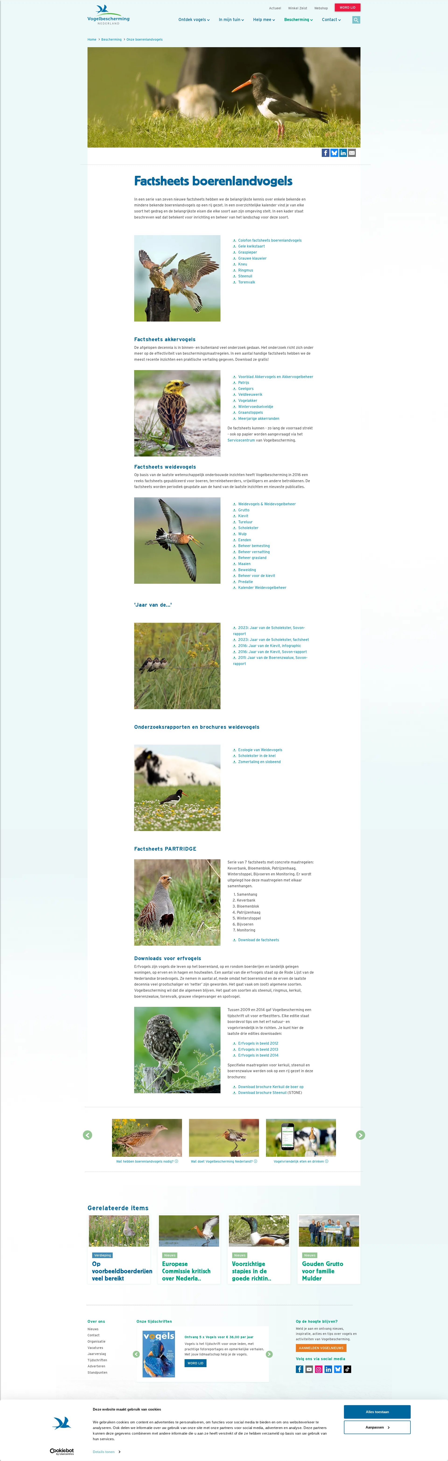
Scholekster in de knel (257, 755)
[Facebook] (299, 1369)
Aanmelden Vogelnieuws (321, 1348)
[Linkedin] (328, 1369)
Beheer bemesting (254, 546)
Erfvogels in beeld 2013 (258, 1049)
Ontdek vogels (192, 19)
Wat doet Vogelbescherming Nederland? (222, 1161)
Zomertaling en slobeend (259, 762)
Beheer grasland (252, 557)
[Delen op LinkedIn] (343, 153)
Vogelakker (247, 400)
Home (92, 39)
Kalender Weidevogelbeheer (262, 587)
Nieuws (93, 1329)
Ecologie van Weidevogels (260, 750)
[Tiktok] (347, 1369)
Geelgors (246, 388)
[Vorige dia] (136, 1368)
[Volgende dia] (269, 1368)
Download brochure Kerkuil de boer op (271, 1087)
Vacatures (95, 1348)
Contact (329, 19)
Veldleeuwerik (250, 394)
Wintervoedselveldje (255, 406)
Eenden (244, 540)
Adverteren (96, 1366)
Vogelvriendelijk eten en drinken (299, 1161)
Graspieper (247, 252)
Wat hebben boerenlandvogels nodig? (145, 1161)
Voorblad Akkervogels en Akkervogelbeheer (275, 377)
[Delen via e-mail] (352, 153)
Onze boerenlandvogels (144, 39)
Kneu (242, 264)
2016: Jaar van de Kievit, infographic (269, 646)
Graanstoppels (250, 412)
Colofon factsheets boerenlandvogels (270, 240)
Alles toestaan (377, 1412)
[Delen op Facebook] (326, 153)
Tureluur (245, 522)
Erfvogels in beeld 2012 (258, 1043)
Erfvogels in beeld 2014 (258, 1055)
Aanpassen (375, 1427)
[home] (109, 15)
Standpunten (97, 1372)
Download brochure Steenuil (262, 1092)
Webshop (321, 8)
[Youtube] (309, 1369)
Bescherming (296, 19)
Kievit (243, 516)
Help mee (262, 19)
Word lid (195, 1363)
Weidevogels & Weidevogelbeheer (267, 504)
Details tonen (104, 1452)
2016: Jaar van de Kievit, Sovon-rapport (272, 652)
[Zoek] (356, 20)
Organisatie (96, 1341)
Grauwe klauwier (252, 258)
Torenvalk (246, 282)
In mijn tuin (229, 19)
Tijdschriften (97, 1360)
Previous (87, 1135)
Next (360, 1135)
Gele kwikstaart (251, 246)
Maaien (244, 564)
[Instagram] (318, 1369)
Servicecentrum (241, 440)
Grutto (243, 510)
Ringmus (245, 270)
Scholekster (248, 528)
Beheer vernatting (254, 552)
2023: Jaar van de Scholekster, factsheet (274, 639)
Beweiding (247, 570)
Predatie (245, 582)
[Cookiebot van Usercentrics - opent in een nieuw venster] (62, 1451)
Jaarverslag (97, 1354)
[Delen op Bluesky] (334, 153)
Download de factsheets (258, 940)
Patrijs (243, 382)
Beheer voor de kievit (256, 575)
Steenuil (245, 276)
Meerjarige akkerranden (258, 418)
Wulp (242, 534)
